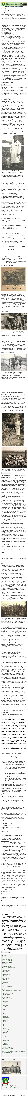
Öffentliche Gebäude (6, 958)
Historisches (5, 971)
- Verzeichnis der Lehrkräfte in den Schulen (10, 991)
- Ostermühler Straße (7, 1029)
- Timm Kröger (5, 985)
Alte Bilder (4, 955)
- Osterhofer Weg (6, 1028)
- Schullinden (5, 996)
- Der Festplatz (6, 1005)
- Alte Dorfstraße (6, 1000)
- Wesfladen (5, 1041)
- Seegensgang (5, 1039)
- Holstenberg (5, 1018)
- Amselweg (5, 1008)
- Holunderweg (5, 1020)
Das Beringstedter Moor (7, 962)
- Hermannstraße (6, 1017)
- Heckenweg (5, 1016)
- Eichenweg (5, 1012)
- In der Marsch (5, 1023)
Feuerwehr (4, 963)
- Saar (4, 1033)
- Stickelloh (5, 987)
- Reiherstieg (5, 1032)
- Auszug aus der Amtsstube (8, 986)
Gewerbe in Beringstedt (7, 966)
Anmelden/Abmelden (6, 1054)
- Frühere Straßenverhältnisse (8, 998)
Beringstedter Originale (7, 960)
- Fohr (4, 1013)
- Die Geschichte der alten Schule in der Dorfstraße (12, 990)
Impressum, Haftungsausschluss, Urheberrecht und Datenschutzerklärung (13, 1052)
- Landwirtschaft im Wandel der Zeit (9, 981)
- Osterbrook (5, 1027)
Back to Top (24, 1095)
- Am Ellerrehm (5, 1002)
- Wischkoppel (5, 1044)
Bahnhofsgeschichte (6, 956)
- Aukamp (4, 1009)
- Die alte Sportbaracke (7, 994)
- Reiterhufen (5, 979)
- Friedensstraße (6, 1014)
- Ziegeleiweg (5, 1045)
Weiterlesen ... (7, 85)
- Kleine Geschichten (6, 970)
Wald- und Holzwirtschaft (7, 1048)
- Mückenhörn (5, 1025)
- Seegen (4, 1037)
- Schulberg (5, 1036)
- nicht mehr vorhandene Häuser (9, 968)
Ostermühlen (5, 983)
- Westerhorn (5, 982)
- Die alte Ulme (5, 977)
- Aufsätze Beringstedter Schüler (9, 993)
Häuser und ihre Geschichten (8, 967)
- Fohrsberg (5, 973)
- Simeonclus (5, 975)
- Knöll (4, 1024)
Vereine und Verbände (7, 1047)
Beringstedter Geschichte (7, 959)
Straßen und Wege (6, 997)
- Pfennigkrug (5, 1031)
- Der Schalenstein (6, 974)
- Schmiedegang (6, 1035)
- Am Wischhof (5, 1006)
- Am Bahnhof (5, 1001)
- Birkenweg (5, 1010)
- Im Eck (4, 1021)
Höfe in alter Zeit (5, 978)
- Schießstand (5, 1004)
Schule (3, 989)
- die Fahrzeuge (6, 964)
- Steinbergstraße (6, 1040)
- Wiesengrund (5, 1043)
